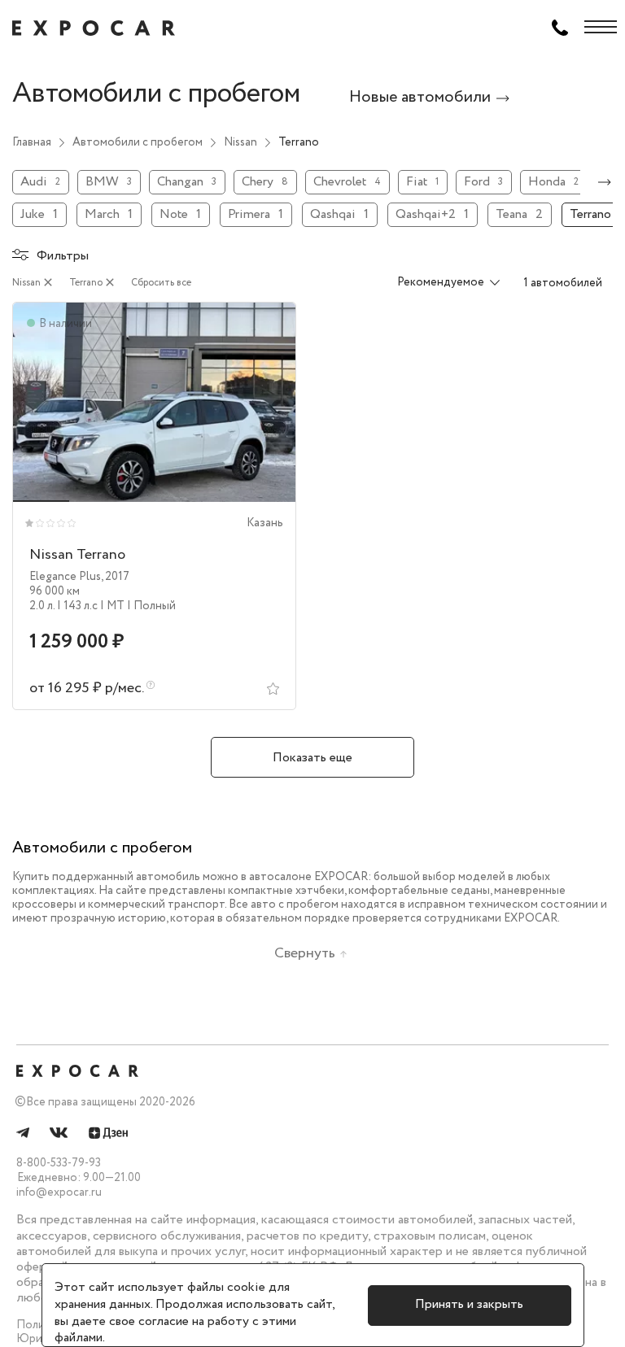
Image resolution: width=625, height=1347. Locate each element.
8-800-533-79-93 (58, 1163)
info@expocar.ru (59, 1192)
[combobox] (438, 283)
